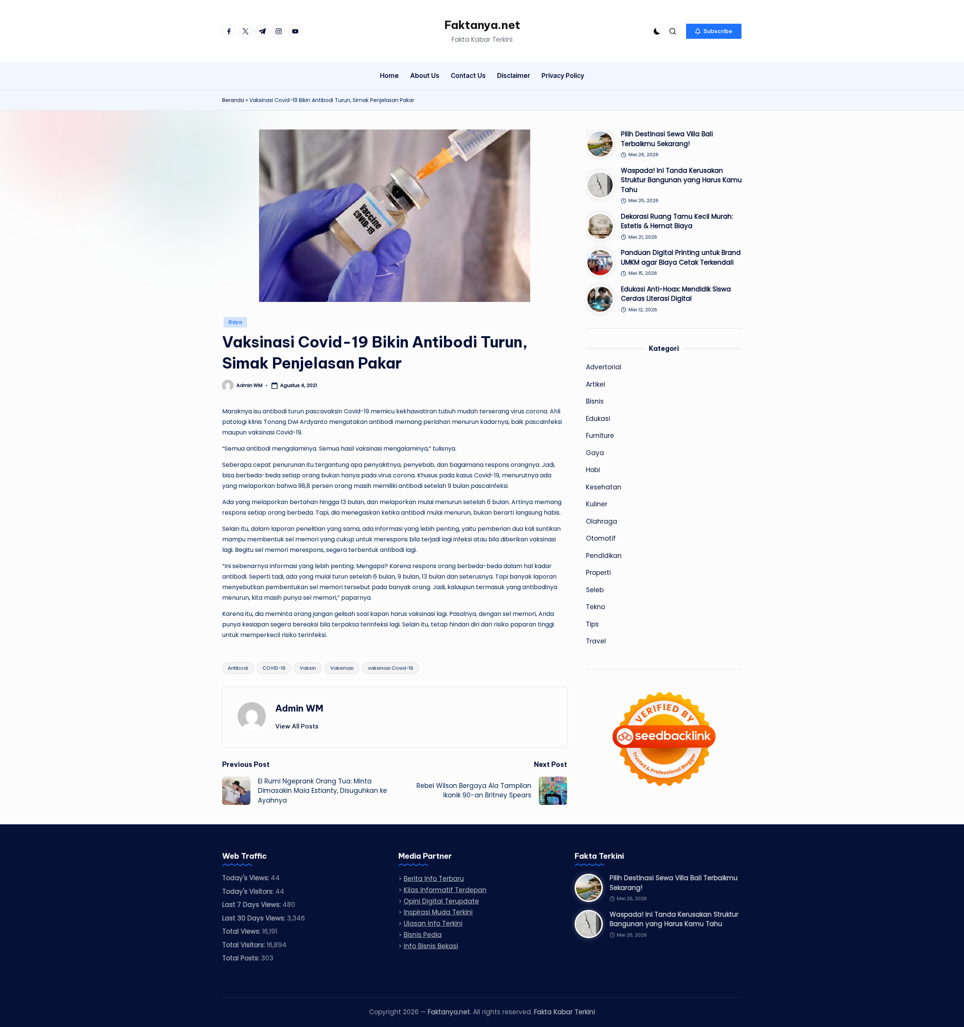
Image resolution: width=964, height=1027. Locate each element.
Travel (596, 641)
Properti (598, 572)
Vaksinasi (342, 668)
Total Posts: (241, 958)
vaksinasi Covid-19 (390, 668)
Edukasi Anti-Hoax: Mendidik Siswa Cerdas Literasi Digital (676, 294)
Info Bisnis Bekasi (431, 946)
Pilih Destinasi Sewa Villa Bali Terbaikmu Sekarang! (667, 139)
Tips (592, 624)
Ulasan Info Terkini (433, 923)
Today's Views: (246, 877)
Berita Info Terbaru (434, 878)
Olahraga (601, 521)
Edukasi (598, 418)
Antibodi (238, 668)
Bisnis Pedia (423, 934)
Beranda (233, 100)
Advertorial (603, 367)
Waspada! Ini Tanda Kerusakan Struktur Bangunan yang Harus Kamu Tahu (681, 180)
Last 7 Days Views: (252, 904)
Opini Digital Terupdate (441, 901)
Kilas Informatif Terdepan (445, 889)
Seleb (595, 589)
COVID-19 (273, 668)
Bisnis (595, 401)
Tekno (595, 606)
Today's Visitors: (248, 891)
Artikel (595, 384)
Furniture (600, 435)
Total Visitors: (244, 944)
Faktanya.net (482, 25)
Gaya (235, 322)
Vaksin (308, 668)
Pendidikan (604, 555)
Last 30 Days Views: (254, 918)
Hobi (593, 469)
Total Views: (242, 931)
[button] (714, 31)
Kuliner (596, 504)
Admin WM (299, 708)
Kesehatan (603, 487)
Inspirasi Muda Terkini (438, 912)
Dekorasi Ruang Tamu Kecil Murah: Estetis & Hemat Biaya (677, 221)
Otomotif (601, 538)
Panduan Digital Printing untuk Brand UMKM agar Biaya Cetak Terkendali (681, 257)
